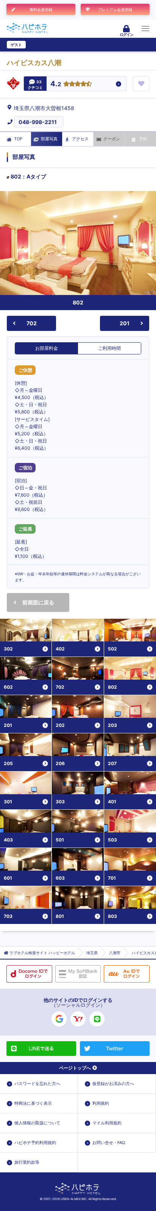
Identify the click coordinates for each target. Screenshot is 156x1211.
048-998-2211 (38, 122)
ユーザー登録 (40, 44)
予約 (143, 138)
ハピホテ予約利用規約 (35, 1142)
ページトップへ (75, 1068)
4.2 (55, 84)
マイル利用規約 (107, 1123)
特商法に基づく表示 (33, 1103)
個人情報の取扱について (37, 1123)
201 (124, 323)
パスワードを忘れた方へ (37, 1083)
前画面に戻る (38, 602)
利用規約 (100, 1103)
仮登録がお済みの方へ (113, 1083)
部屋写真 (49, 138)
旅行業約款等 (26, 1162)
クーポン (111, 138)
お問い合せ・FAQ (108, 1142)
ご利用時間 (109, 348)
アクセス (80, 138)
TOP (18, 138)
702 (32, 323)
